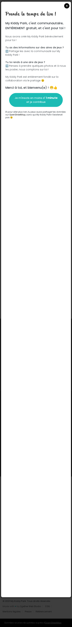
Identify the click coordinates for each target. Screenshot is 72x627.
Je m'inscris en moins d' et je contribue (36, 100)
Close (66, 5)
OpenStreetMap (17, 114)
